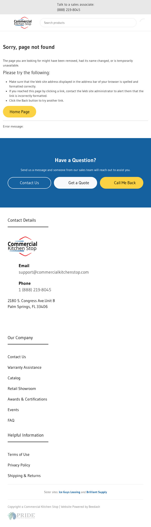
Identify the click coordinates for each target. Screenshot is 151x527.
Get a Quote (78, 182)
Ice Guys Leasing (69, 492)
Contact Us (29, 182)
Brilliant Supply (97, 492)
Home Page (19, 111)
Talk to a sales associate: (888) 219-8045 (75, 7)
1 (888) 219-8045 (35, 289)
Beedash (94, 507)
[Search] (130, 22)
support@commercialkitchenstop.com (54, 272)
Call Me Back (125, 182)
